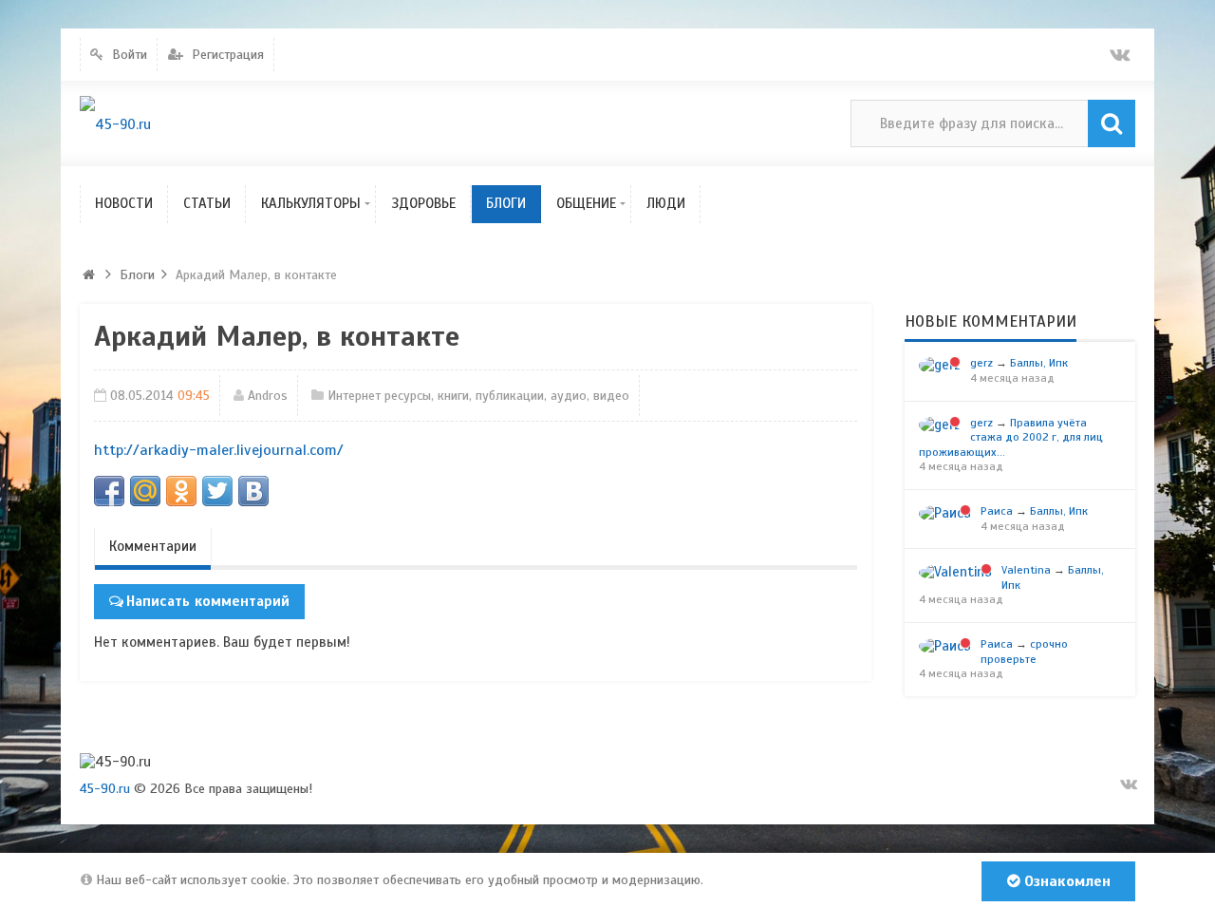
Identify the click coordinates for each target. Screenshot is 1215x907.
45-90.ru (105, 789)
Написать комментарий (208, 601)
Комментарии (152, 546)
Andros (268, 395)
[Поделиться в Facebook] (109, 491)
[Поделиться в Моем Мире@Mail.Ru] (145, 491)
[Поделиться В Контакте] (253, 491)
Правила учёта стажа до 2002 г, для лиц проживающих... (1011, 437)
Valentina (1026, 569)
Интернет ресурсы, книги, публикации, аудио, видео (478, 395)
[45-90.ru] (115, 124)
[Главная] (89, 275)
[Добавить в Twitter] (217, 491)
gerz (981, 362)
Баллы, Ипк (1039, 362)
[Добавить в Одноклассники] (181, 491)
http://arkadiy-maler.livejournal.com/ (219, 450)
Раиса (997, 511)
